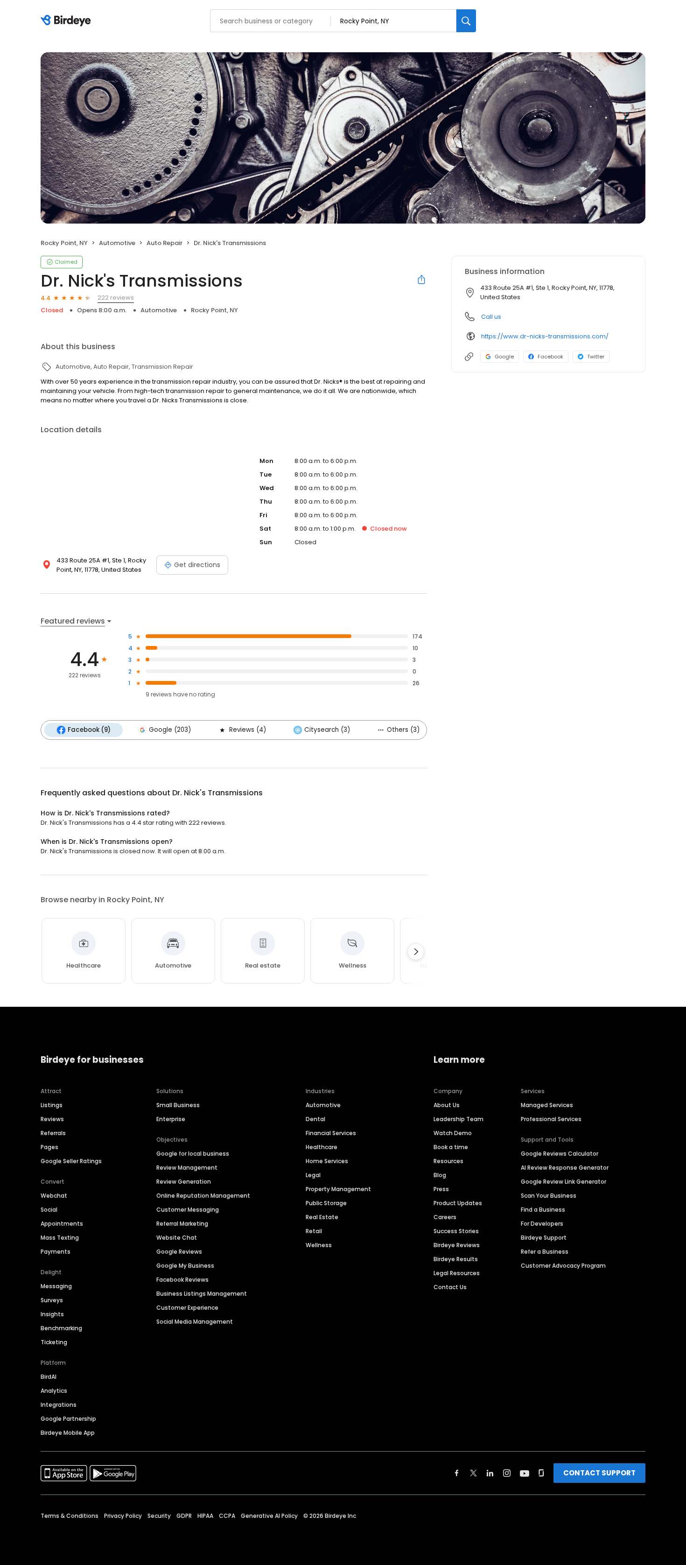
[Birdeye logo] (67, 21)
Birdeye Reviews (457, 1245)
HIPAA (205, 1516)
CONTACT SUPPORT (599, 1473)
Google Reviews (179, 1252)
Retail (314, 1231)
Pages (49, 1147)
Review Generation (183, 1182)
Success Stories (456, 1231)
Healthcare (321, 1147)
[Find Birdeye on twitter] (473, 1473)
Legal (313, 1175)
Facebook (550, 356)
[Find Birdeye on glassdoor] (541, 1473)
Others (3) (403, 729)
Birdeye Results (456, 1259)
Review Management (186, 1168)
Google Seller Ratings (71, 1161)
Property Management (338, 1189)
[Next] (415, 951)
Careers (445, 1217)
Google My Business (185, 1266)
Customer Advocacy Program (563, 1266)
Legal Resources (457, 1273)
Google (504, 356)
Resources (448, 1161)
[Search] (466, 20)
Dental (315, 1119)
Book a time (451, 1147)
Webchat (54, 1196)
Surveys (52, 1300)
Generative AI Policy (269, 1516)
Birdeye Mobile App (68, 1433)
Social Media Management (194, 1322)
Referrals (53, 1133)
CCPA (227, 1516)
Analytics (54, 1391)
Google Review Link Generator (563, 1182)
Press (441, 1189)
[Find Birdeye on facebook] (457, 1473)
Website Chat (176, 1238)
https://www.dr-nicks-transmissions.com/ (545, 336)
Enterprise (170, 1119)
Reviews (52, 1119)
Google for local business (192, 1154)
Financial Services (331, 1133)
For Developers (542, 1224)
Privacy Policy (123, 1516)
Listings (52, 1105)
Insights (52, 1314)
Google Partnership (68, 1419)
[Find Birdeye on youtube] (524, 1473)
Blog (440, 1175)
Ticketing (54, 1342)
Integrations (59, 1405)
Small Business (178, 1105)
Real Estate (322, 1217)
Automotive (323, 1105)
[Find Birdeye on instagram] (507, 1473)
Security (159, 1516)
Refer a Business (544, 1252)
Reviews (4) (247, 729)
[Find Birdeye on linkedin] (490, 1473)
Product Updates (458, 1203)
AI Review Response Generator (565, 1168)
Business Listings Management (201, 1294)
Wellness (319, 1245)
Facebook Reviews (182, 1280)
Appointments (62, 1224)
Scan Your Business (548, 1196)
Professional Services (551, 1119)
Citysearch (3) (327, 729)
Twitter (595, 356)
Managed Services (547, 1105)
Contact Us (450, 1287)
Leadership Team (458, 1119)
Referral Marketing (182, 1224)
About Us (447, 1105)
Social (49, 1210)
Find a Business (543, 1210)
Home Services (327, 1161)
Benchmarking (61, 1328)
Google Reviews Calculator (559, 1154)
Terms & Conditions (69, 1516)
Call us (491, 316)
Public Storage (326, 1203)
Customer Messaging (187, 1210)
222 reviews (116, 297)
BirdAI (48, 1377)
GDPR (184, 1516)
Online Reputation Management (203, 1196)
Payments (55, 1252)
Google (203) (170, 729)
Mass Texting (60, 1238)
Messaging (56, 1286)
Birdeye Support (544, 1238)
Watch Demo (453, 1133)
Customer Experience (187, 1308)
